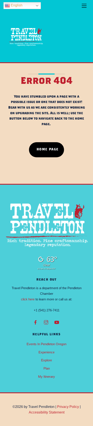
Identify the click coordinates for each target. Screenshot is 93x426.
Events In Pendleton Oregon (46, 344)
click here (28, 299)
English (16, 5)
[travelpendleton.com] (26, 57)
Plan (46, 368)
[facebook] (35, 322)
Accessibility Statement (46, 412)
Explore (46, 360)
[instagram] (46, 322)
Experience (46, 352)
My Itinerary (46, 376)
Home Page (48, 149)
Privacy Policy (68, 407)
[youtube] (56, 322)
